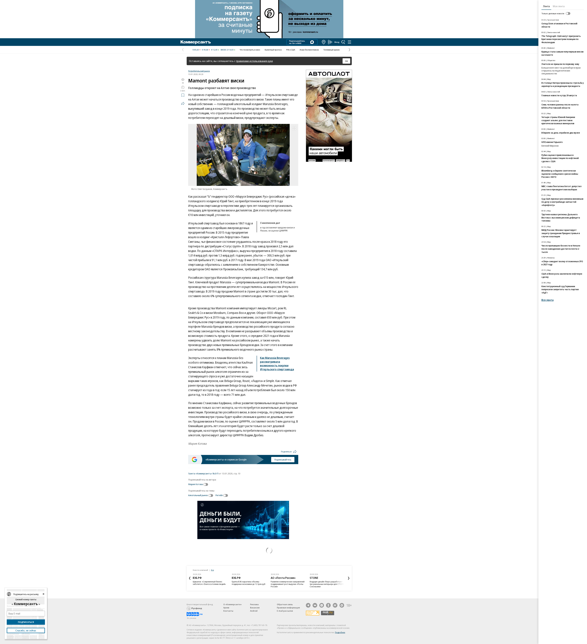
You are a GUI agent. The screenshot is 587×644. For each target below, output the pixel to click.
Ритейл (219, 495)
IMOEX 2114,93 (227, 49)
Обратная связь (285, 604)
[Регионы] (323, 42)
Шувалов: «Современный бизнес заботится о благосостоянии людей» (209, 582)
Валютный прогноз (273, 49)
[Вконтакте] (315, 605)
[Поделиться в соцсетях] (183, 103)
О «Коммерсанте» (232, 604)
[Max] (342, 605)
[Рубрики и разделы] (349, 42)
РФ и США (290, 49)
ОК (346, 61)
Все (212, 570)
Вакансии (255, 607)
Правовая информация (288, 607)
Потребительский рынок (199, 71)
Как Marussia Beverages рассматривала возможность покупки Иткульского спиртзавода (277, 363)
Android (253, 610)
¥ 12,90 (214, 49)
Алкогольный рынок (198, 495)
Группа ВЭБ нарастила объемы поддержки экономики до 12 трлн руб (248, 582)
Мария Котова (195, 484)
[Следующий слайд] (349, 578)
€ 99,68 (205, 49)
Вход (336, 42)
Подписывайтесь (282, 459)
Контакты (228, 610)
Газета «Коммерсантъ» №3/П (203, 473)
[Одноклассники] (328, 605)
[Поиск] (343, 42)
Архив (226, 607)
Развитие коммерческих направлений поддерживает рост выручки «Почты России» (288, 584)
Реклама (254, 604)
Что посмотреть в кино (250, 49)
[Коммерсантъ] (196, 42)
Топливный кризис (331, 49)
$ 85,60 (196, 49)
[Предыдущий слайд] (190, 578)
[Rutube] (335, 605)
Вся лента (547, 300)
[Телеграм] (308, 605)
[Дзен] (321, 605)
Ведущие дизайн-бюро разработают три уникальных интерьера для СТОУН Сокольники (327, 584)
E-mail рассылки (285, 610)
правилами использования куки (254, 61)
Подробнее (340, 632)
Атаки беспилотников (309, 49)
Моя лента (559, 6)
